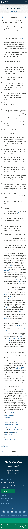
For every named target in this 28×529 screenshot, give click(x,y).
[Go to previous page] (2, 17)
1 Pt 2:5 (16, 425)
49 (17, 285)
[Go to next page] (25, 17)
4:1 (15, 338)
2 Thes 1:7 (16, 427)
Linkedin (16, 511)
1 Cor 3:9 (6, 320)
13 (13, 22)
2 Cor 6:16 (13, 429)
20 (7, 391)
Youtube (12, 511)
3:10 (6, 342)
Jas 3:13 (9, 417)
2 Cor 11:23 (7, 340)
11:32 (22, 367)
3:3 (6, 287)
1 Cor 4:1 (20, 336)
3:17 (6, 376)
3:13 (6, 352)
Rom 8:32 (12, 439)
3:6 (6, 422)
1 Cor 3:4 (14, 272)
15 (18, 22)
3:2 (6, 415)
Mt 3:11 (9, 427)
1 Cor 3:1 (6, 269)
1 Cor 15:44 (13, 285)
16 (21, 22)
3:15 (6, 360)
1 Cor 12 (6, 307)
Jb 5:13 (12, 434)
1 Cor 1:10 (12, 388)
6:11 (5, 383)
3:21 (6, 386)
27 (6, 338)
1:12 (8, 420)
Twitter (3, 511)
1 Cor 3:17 (6, 363)
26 (24, 281)
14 (16, 22)
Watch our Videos (13, 473)
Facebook (8, 511)
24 (15, 422)
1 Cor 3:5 (23, 320)
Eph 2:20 (9, 425)
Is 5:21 (11, 432)
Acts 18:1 (9, 422)
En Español (14, 11)
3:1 (6, 238)
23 (8, 386)
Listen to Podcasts (13, 470)
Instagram (20, 511)
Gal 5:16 (21, 281)
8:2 (8, 432)
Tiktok (24, 511)
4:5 (8, 299)
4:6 (8, 439)
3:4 (6, 420)
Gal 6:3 (15, 432)
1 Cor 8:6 (24, 411)
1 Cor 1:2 (20, 382)
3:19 (6, 434)
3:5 (6, 299)
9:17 (25, 336)
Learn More (8, 491)
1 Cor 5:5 (18, 367)
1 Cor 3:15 (19, 369)
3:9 (6, 425)
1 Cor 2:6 (6, 250)
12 (11, 22)
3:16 (6, 429)
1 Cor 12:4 (21, 311)
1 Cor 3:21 (11, 296)
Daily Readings (13, 466)
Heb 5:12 (9, 415)
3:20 (6, 437)
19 (4, 338)
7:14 (8, 383)
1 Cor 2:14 (14, 260)
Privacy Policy (4, 446)
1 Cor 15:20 (9, 412)
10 (6, 22)
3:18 (6, 432)
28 (13, 412)
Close (13, 519)
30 (23, 382)
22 (12, 425)
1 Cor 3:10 (7, 318)
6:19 (9, 429)
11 (8, 22)
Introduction (7, 20)
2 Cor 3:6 (10, 338)
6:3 (20, 338)
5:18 (18, 338)
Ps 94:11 (9, 437)
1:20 (8, 434)
